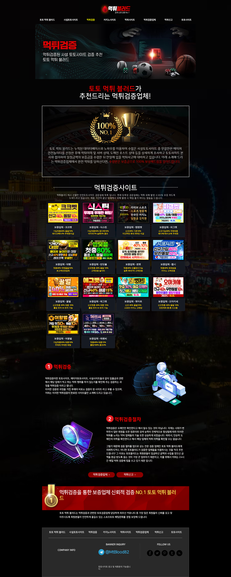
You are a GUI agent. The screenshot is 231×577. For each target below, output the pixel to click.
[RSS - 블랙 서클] (179, 553)
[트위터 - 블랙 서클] (157, 553)
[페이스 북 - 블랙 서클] (150, 553)
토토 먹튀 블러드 (112, 89)
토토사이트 (173, 153)
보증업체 (101, 492)
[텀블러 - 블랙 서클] (172, 553)
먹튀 (58, 148)
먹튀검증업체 (130, 96)
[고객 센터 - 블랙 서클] (165, 553)
